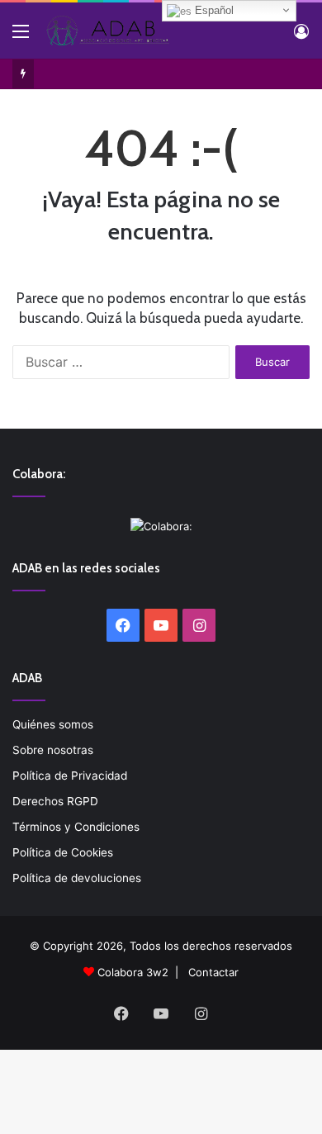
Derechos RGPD (55, 801)
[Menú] (20, 36)
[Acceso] (301, 36)
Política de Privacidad (69, 775)
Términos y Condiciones (76, 826)
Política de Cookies (62, 852)
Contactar (213, 972)
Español (213, 10)
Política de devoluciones (76, 878)
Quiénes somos (52, 724)
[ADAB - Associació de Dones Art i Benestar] (107, 30)
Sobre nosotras (52, 750)
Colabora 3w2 (132, 972)
